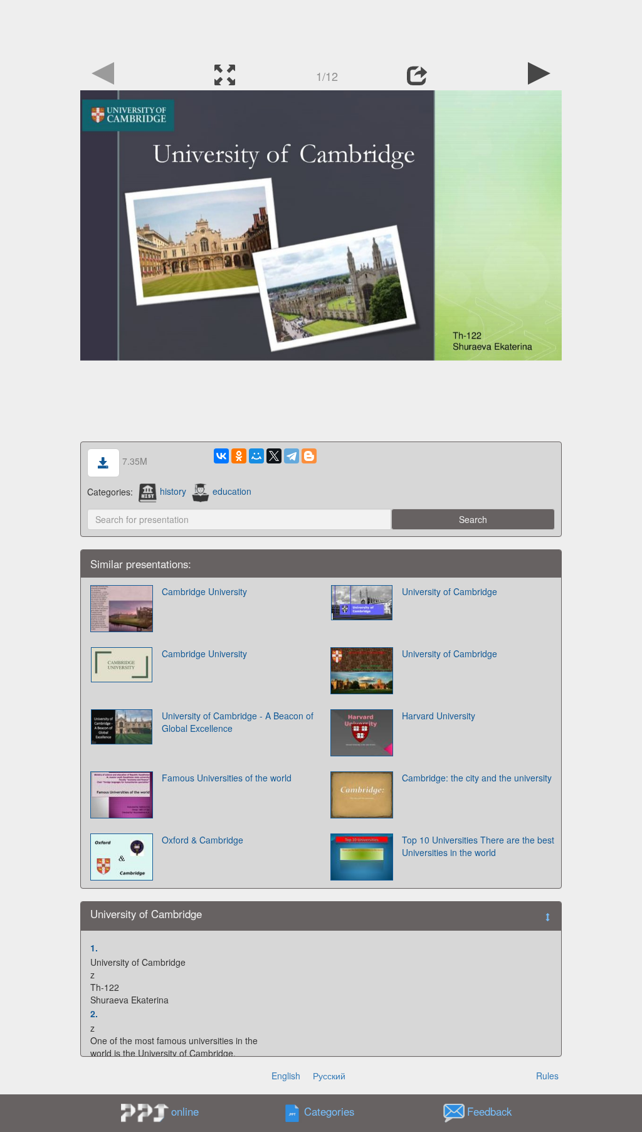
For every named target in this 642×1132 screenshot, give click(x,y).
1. (94, 947)
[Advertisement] (321, 28)
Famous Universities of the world (227, 777)
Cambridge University (204, 591)
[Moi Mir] (256, 455)
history (173, 491)
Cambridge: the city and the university (477, 777)
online (185, 1111)
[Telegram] (291, 455)
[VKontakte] (221, 455)
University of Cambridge (449, 591)
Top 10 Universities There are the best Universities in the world (478, 846)
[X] (274, 455)
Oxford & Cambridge (202, 839)
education (232, 491)
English (285, 1075)
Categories (329, 1111)
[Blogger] (309, 455)
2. (94, 1013)
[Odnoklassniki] (238, 455)
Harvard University (438, 715)
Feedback (489, 1111)
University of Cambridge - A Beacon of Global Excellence (237, 721)
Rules (547, 1075)
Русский (329, 1075)
